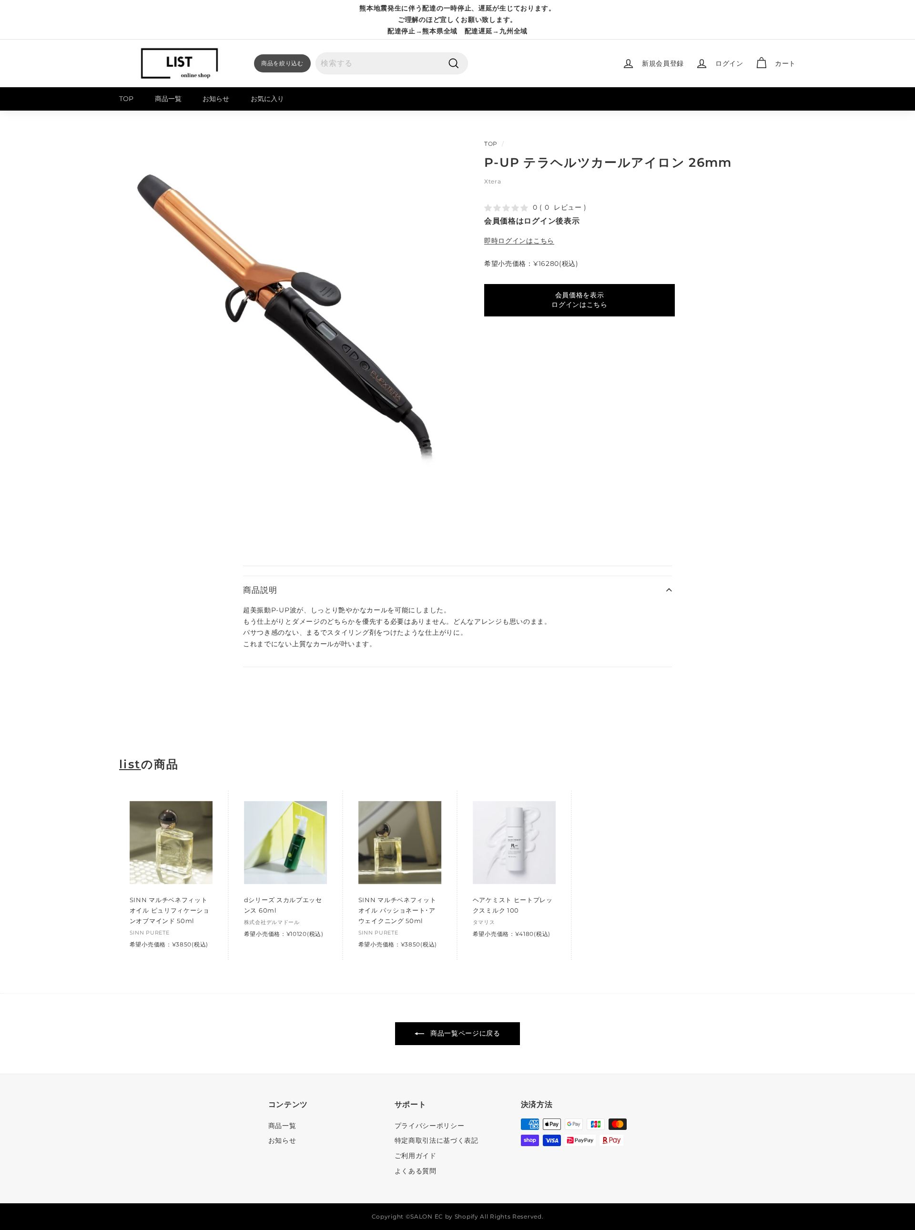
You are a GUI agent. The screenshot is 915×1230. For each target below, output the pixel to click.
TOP (126, 98)
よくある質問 (416, 1171)
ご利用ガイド (416, 1155)
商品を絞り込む (282, 63)
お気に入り (267, 98)
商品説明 (260, 590)
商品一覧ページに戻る (464, 1033)
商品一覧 (168, 98)
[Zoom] (285, 310)
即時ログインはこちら (519, 240)
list (130, 764)
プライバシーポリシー (430, 1125)
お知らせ (216, 98)
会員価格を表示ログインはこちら (579, 300)
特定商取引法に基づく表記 (436, 1140)
